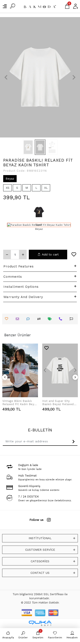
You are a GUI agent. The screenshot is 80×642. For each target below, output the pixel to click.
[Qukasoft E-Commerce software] (40, 623)
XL (46, 187)
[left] (5, 377)
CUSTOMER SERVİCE (40, 549)
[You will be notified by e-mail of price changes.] (51, 319)
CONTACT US (40, 572)
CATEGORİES (40, 561)
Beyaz (10, 178)
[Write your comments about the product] (29, 319)
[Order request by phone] (61, 319)
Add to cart (50, 254)
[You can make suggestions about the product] (72, 319)
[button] (6, 77)
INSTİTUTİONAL (40, 538)
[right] (75, 377)
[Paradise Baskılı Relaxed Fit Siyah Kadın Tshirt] (39, 212)
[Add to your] (40, 319)
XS (7, 187)
